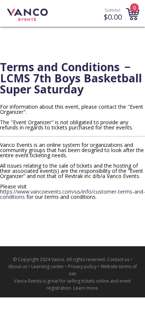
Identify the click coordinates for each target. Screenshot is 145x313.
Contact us (118, 259)
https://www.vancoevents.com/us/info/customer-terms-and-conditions (72, 194)
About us (17, 266)
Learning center (47, 266)
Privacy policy (82, 266)
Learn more (85, 288)
